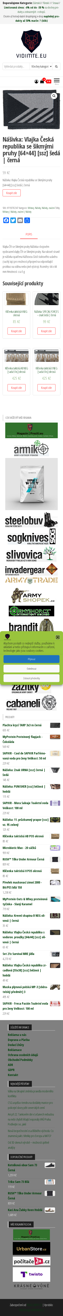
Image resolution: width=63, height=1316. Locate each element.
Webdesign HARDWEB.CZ (31, 1310)
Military (31, 208)
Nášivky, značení (48, 208)
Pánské (46, 3)
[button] (57, 637)
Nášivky (38, 208)
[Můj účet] (36, 81)
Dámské (36, 3)
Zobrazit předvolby (31, 678)
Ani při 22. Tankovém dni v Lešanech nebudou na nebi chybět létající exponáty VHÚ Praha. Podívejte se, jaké (31, 1119)
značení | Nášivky (24, 211)
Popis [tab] (29, 234)
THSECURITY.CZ (34, 1305)
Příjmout (31, 659)
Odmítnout (31, 668)
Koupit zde (11, 193)
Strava (55, 3)
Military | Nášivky (9, 211)
